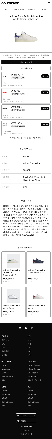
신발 (5, 10)
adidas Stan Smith (31, 163)
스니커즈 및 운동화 (17, 10)
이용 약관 (26, 430)
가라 (44, 76)
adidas (26, 156)
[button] (49, 3)
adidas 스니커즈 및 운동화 (37, 10)
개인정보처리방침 (26, 434)
